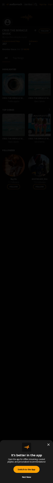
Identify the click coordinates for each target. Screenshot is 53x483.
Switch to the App (26, 469)
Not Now (26, 477)
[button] (26, 241)
